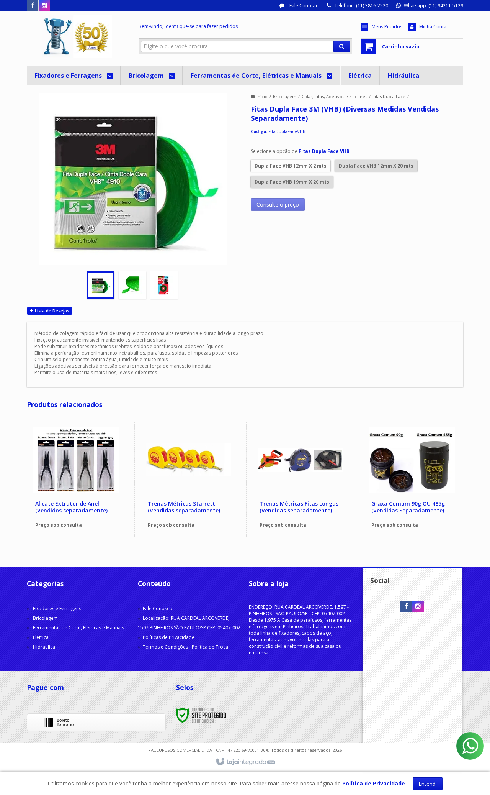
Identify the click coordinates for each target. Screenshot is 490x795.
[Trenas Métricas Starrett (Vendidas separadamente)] (188, 479)
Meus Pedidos (387, 26)
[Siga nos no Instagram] (44, 6)
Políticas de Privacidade (168, 637)
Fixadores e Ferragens (57, 608)
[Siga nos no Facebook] (32, 6)
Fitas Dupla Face (388, 96)
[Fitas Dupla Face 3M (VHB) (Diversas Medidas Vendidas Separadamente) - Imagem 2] (132, 285)
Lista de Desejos (51, 311)
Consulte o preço (277, 204)
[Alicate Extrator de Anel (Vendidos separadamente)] (76, 479)
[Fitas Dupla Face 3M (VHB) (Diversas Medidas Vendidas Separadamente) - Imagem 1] (100, 285)
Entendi (427, 783)
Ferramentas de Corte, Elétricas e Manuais (78, 627)
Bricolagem (284, 96)
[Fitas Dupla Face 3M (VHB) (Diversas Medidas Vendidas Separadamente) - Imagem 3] (164, 285)
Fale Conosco (303, 5)
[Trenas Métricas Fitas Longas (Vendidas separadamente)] (300, 479)
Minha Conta (432, 26)
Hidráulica (44, 647)
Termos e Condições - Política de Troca (185, 647)
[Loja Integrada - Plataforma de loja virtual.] (245, 762)
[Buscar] (341, 46)
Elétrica (41, 637)
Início (262, 96)
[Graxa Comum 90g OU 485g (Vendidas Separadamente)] (412, 479)
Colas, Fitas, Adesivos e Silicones (334, 96)
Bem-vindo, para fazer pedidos (188, 26)
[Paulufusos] (77, 36)
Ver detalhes (80, 503)
